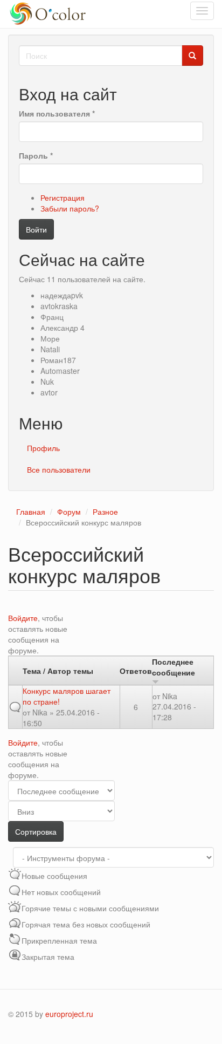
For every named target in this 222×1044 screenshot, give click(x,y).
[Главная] (49, 14)
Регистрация (62, 197)
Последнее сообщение (173, 667)
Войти (36, 229)
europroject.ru (69, 1013)
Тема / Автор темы (58, 670)
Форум (69, 511)
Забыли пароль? (69, 208)
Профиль (43, 447)
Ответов (136, 670)
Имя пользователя (57, 113)
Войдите (23, 617)
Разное (105, 511)
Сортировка (36, 831)
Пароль (36, 155)
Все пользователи (59, 469)
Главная (30, 511)
